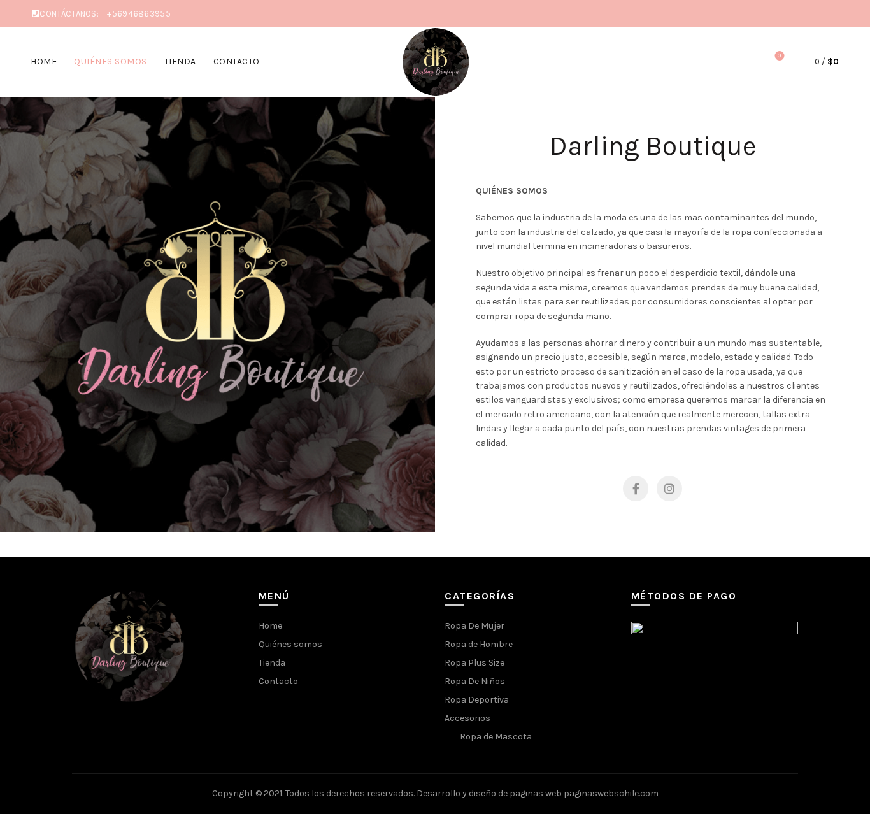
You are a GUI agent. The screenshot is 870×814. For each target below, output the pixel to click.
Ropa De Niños (475, 681)
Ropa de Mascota (496, 736)
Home (44, 61)
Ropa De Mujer (474, 625)
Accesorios (467, 718)
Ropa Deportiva (477, 699)
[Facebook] (635, 488)
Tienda (180, 61)
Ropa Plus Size (474, 662)
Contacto (236, 61)
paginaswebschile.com (611, 793)
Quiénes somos (110, 61)
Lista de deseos (779, 55)
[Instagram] (669, 488)
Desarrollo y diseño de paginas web (489, 793)
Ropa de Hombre (479, 644)
